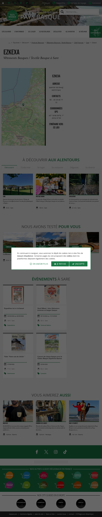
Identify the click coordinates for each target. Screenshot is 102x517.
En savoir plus (40, 264)
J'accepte (79, 264)
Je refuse (61, 264)
